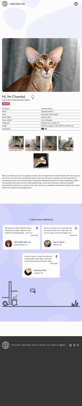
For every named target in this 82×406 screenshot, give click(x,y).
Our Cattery (16, 345)
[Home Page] (13, 3)
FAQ (48, 345)
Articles (42, 345)
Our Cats (35, 345)
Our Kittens (26, 345)
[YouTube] (74, 345)
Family (63, 345)
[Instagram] (70, 345)
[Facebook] (77, 345)
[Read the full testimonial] (37, 228)
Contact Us (54, 345)
